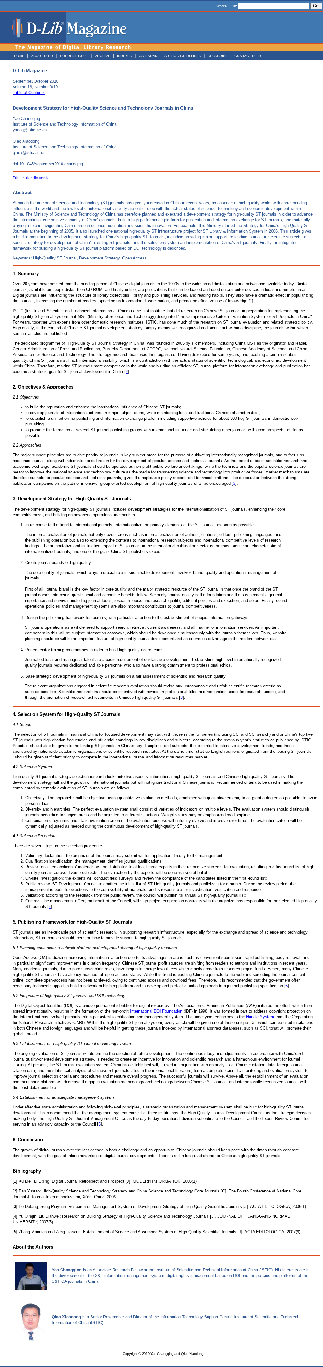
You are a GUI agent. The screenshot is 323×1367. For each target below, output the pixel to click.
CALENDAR (148, 56)
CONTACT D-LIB (247, 56)
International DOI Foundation (156, 1011)
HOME (19, 56)
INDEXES (124, 56)
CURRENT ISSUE (74, 56)
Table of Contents (29, 92)
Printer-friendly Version (32, 178)
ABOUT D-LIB (42, 56)
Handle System (260, 1016)
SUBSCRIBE (217, 56)
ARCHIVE (102, 56)
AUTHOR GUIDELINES (182, 56)
